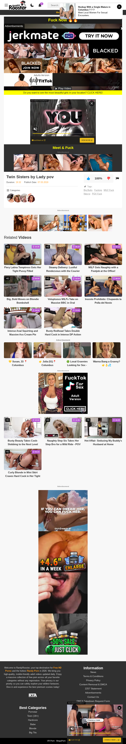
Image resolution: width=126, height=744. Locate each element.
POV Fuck (97, 194)
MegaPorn (61, 741)
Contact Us (93, 697)
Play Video (64, 88)
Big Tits (33, 732)
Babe (33, 724)
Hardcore (33, 720)
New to (87, 194)
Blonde (32, 728)
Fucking (98, 190)
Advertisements (93, 692)
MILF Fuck (109, 190)
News (93, 672)
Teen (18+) (33, 716)
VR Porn (51, 741)
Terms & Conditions (93, 676)
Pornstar (32, 711)
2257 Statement (93, 688)
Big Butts (88, 190)
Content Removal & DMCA (93, 684)
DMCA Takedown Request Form (93, 701)
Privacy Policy (93, 680)
